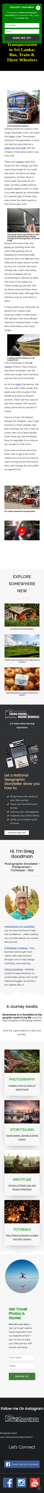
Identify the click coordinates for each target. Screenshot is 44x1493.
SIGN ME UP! (22, 38)
